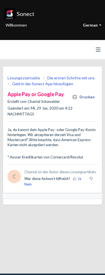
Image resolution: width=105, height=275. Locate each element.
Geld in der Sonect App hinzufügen (42, 83)
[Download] (42, 133)
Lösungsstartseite (24, 77)
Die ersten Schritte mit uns (71, 77)
